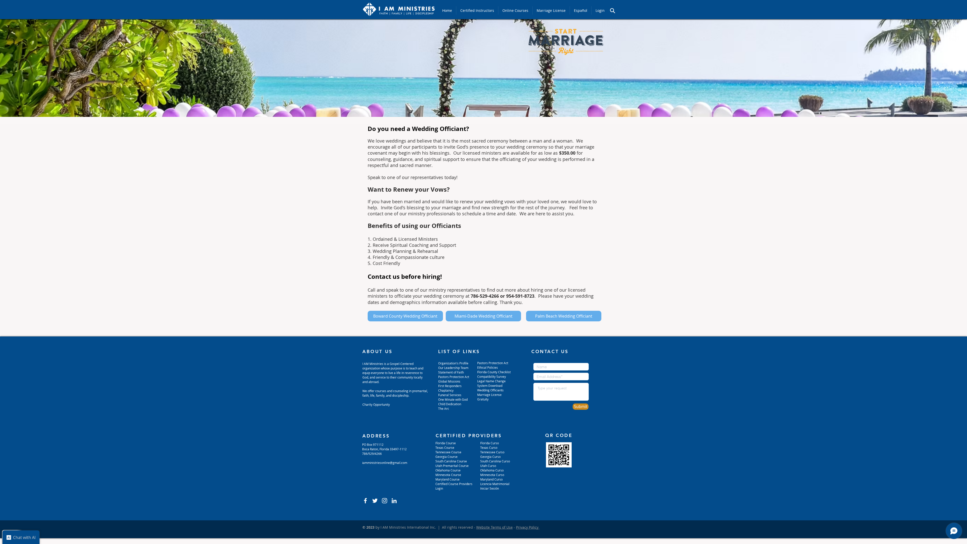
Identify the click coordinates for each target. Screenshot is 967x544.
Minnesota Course (448, 475)
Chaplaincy (446, 390)
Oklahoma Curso (492, 470)
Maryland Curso (491, 479)
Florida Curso (489, 443)
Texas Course (444, 448)
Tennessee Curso (492, 452)
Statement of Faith (451, 372)
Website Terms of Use (494, 527)
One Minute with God (453, 399)
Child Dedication (449, 404)
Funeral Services (449, 395)
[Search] (612, 10)
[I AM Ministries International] (394, 500)
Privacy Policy (527, 527)
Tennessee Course (448, 452)
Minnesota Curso (492, 475)
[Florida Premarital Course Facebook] (365, 500)
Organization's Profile (453, 363)
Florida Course (445, 443)
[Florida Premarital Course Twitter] (374, 500)
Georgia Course (446, 457)
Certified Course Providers (453, 484)
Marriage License (489, 395)
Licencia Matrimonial (494, 484)
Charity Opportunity (376, 404)
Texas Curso (489, 448)
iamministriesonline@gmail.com (384, 463)
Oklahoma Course (448, 470)
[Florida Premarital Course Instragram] (384, 500)
